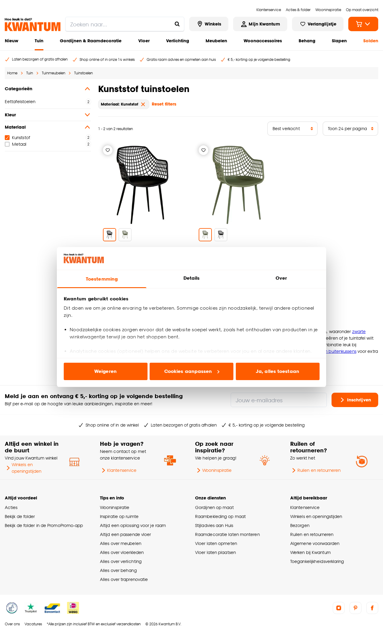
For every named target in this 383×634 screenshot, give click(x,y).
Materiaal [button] (15, 126)
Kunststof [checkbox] (21, 137)
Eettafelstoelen (20, 101)
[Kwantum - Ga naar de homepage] (32, 24)
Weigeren (105, 371)
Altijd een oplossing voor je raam (133, 525)
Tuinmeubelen (53, 73)
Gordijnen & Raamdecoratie (90, 40)
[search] (124, 24)
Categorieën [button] (18, 88)
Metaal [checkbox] (19, 144)
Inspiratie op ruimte (119, 516)
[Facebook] (372, 608)
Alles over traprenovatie (124, 579)
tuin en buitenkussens (335, 351)
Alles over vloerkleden (122, 552)
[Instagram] (339, 608)
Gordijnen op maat (214, 507)
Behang (307, 40)
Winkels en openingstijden (26, 468)
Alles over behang (118, 570)
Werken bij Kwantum (310, 552)
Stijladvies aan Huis (214, 525)
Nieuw (11, 40)
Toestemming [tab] (102, 279)
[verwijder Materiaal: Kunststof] (143, 104)
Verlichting (177, 40)
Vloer (144, 40)
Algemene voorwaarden (314, 543)
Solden (370, 40)
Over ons (12, 624)
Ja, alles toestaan (277, 371)
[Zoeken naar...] (177, 24)
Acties (11, 507)
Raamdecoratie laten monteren (227, 534)
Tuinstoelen (83, 73)
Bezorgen (299, 525)
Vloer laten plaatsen (215, 552)
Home (12, 73)
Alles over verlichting (121, 561)
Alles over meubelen (120, 543)
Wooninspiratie (217, 470)
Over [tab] (281, 278)
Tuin (39, 40)
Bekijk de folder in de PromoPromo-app (44, 525)
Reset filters (164, 103)
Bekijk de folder (20, 516)
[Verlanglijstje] (108, 150)
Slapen (339, 40)
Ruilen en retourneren (319, 470)
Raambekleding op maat (220, 516)
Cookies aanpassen (188, 371)
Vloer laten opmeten (216, 543)
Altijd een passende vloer (125, 534)
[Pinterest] (355, 608)
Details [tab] (191, 278)
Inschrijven (359, 399)
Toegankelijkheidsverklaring (317, 561)
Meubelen (216, 40)
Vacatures (33, 624)
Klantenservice (121, 470)
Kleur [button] (10, 114)
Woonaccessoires (263, 40)
